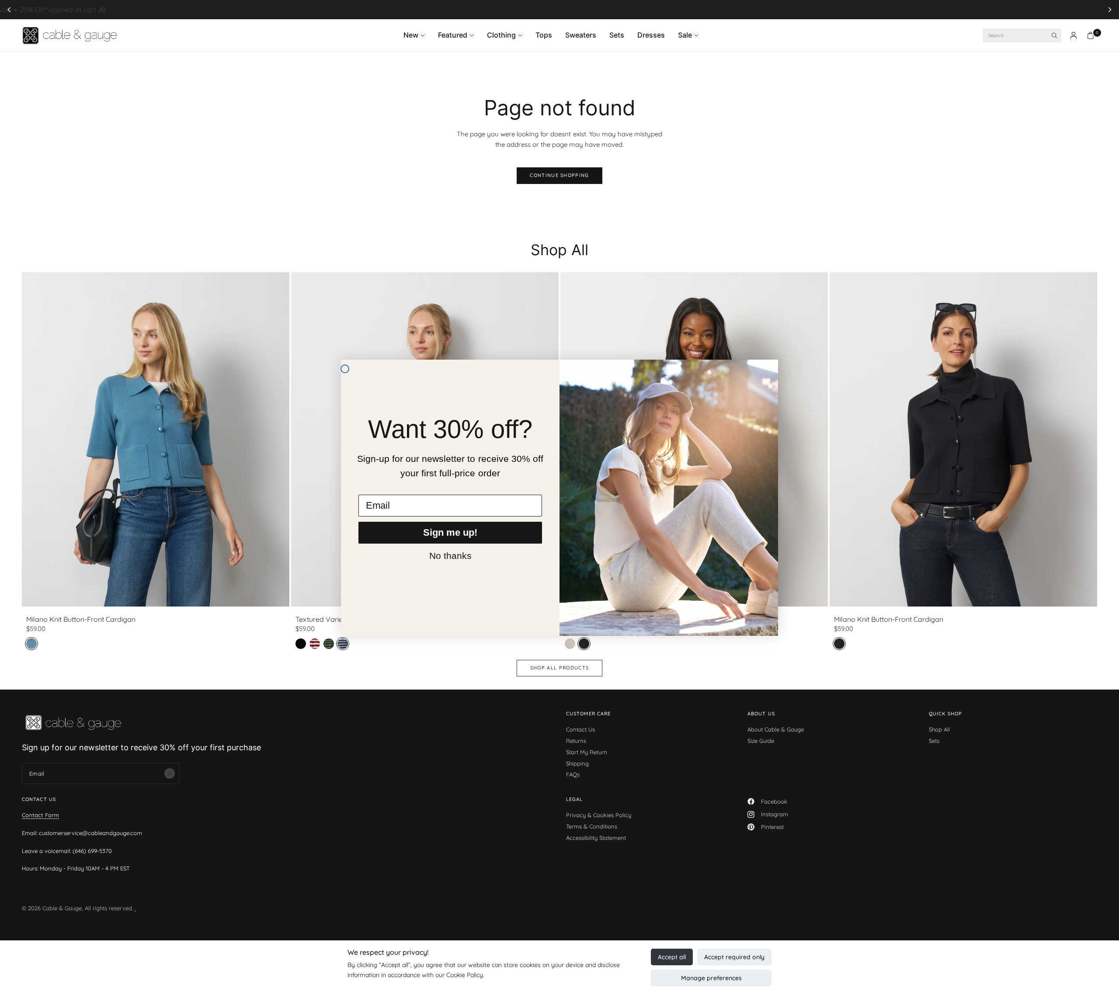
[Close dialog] (345, 369)
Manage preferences (711, 978)
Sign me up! (450, 532)
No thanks (450, 556)
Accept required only (734, 957)
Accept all (672, 957)
